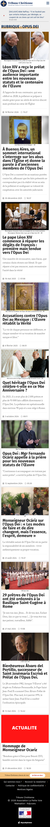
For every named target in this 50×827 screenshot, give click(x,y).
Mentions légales (25, 789)
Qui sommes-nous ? (13, 782)
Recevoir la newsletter (35, 782)
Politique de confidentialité (31, 785)
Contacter (10, 785)
